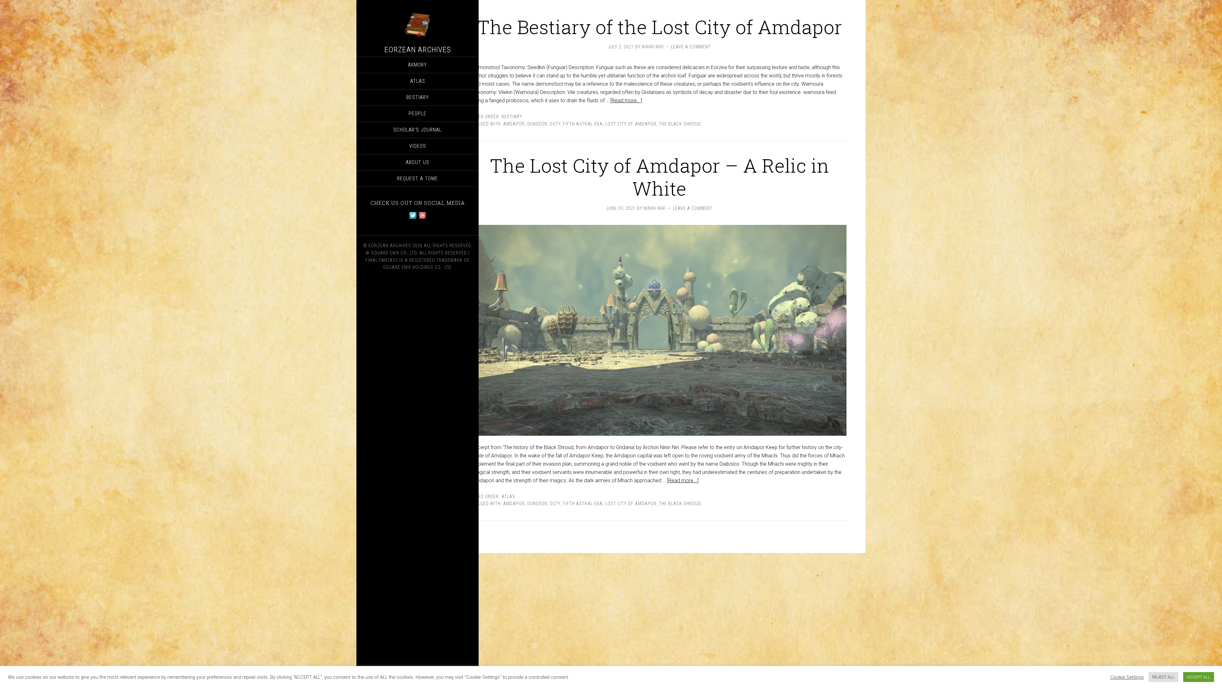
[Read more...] (626, 100)
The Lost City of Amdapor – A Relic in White (659, 177)
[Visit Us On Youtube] (422, 218)
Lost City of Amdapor (631, 123)
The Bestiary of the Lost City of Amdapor (659, 26)
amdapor (514, 123)
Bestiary (512, 116)
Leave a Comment (691, 46)
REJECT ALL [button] (1163, 677)
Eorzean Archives (417, 49)
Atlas (508, 496)
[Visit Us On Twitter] (413, 218)
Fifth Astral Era (583, 123)
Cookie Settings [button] (1127, 677)
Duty (555, 123)
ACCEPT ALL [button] (1198, 677)
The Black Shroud (680, 123)
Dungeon (537, 123)
